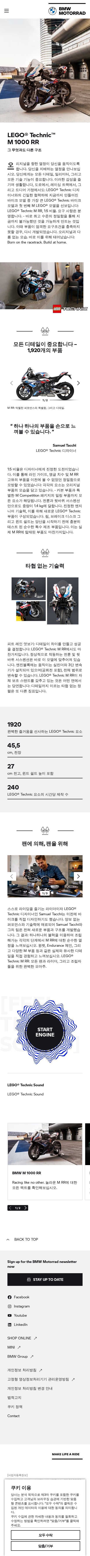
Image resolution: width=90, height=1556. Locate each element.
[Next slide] (78, 383)
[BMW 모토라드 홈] (67, 11)
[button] (6, 11)
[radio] (44, 1089)
